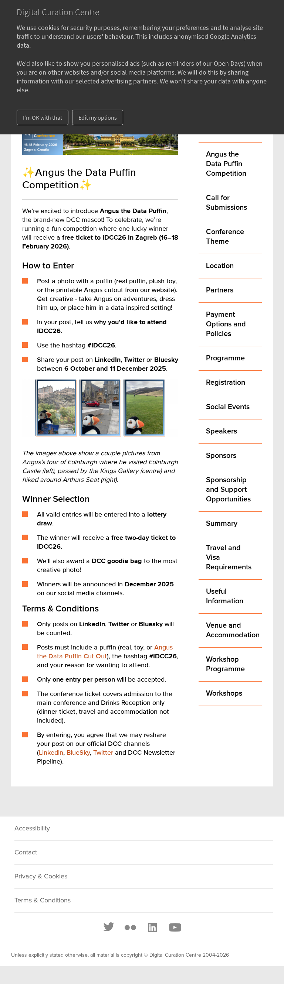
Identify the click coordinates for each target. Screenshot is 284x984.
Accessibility (32, 828)
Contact (25, 852)
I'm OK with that (42, 117)
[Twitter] (109, 927)
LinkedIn (51, 753)
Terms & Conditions (42, 900)
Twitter (103, 753)
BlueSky (78, 753)
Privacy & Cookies (40, 876)
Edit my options (97, 117)
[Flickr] (130, 927)
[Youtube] (174, 927)
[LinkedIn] (152, 927)
